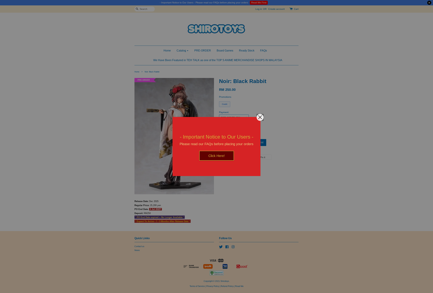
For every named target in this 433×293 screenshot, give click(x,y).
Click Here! (216, 156)
